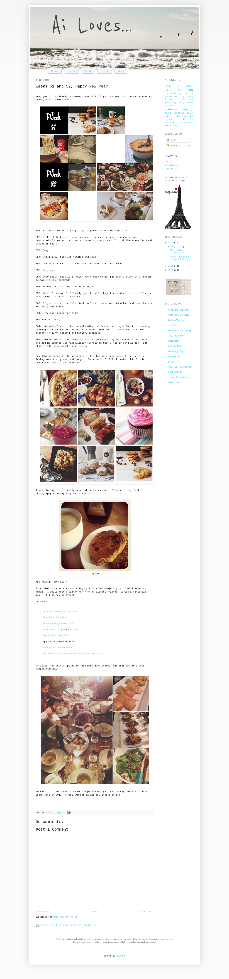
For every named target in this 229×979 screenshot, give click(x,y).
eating (179, 96)
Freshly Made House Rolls (56, 635)
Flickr (171, 161)
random (168, 119)
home (54, 71)
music (190, 113)
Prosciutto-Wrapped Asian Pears (58, 623)
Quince (84, 339)
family (190, 97)
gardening (170, 103)
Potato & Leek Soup (52, 629)
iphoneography (179, 109)
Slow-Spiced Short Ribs (54, 617)
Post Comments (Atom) (65, 917)
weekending (171, 125)
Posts (172, 140)
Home (94, 912)
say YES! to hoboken (180, 367)
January (175, 246)
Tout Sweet (117, 329)
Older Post (146, 912)
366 (168, 86)
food (88, 71)
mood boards (174, 113)
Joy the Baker (176, 336)
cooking (185, 90)
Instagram (173, 165)
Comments (174, 146)
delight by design (179, 315)
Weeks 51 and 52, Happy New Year (180, 258)
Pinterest (173, 169)
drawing (168, 97)
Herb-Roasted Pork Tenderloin (57, 647)
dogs (191, 94)
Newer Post (43, 912)
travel (104, 71)
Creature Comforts (179, 310)
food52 (172, 325)
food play (187, 100)
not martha (174, 346)
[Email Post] (68, 812)
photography (184, 116)
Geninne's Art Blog (179, 330)
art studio (185, 86)
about (71, 71)
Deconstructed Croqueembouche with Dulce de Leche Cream (72, 653)
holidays (170, 106)
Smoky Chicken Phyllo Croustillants (61, 611)
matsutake (174, 341)
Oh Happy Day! (176, 351)
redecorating (186, 119)
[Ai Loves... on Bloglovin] (178, 228)
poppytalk (174, 362)
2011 (171, 270)
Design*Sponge (176, 320)
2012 (171, 266)
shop (121, 71)
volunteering (186, 122)
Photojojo (174, 356)
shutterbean (175, 372)
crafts (168, 93)
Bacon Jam (73, 629)
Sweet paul (174, 382)
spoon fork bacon (178, 377)
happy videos (186, 103)
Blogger (120, 956)
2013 (171, 242)
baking (168, 90)
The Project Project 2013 (179, 251)
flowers (170, 99)
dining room (180, 93)
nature (168, 116)
